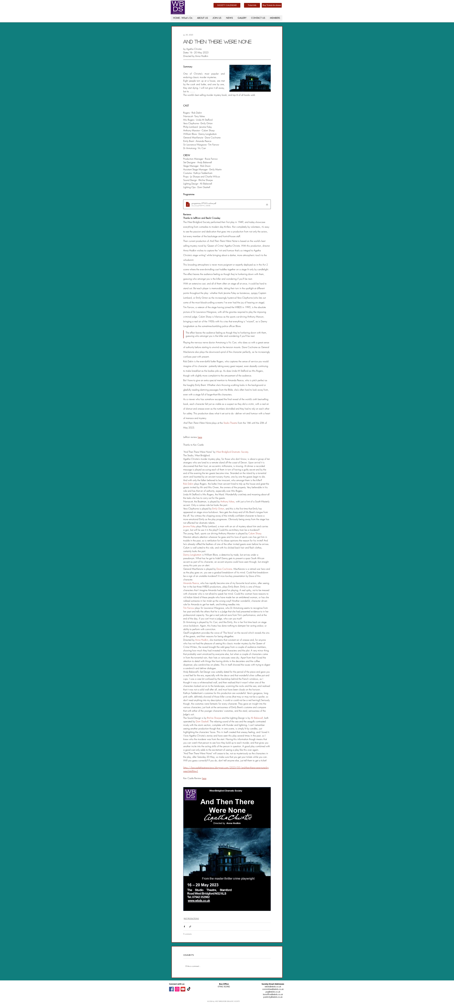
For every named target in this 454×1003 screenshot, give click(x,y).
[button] (217, 18)
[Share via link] (190, 926)
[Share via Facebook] (184, 926)
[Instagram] (177, 989)
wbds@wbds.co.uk (273, 986)
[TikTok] (188, 989)
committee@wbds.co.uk (273, 989)
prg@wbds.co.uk (273, 991)
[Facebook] (171, 989)
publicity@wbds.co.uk (272, 997)
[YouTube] (183, 989)
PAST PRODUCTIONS (191, 918)
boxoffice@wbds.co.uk (273, 994)
